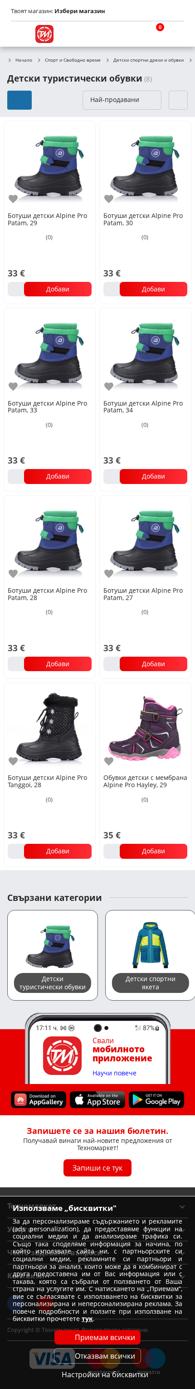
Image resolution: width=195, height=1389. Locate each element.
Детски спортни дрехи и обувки (148, 60)
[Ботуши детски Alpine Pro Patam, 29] (49, 165)
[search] (131, 34)
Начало (23, 60)
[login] (175, 34)
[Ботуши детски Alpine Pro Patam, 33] (49, 352)
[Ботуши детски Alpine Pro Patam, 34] (145, 352)
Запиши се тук (97, 1168)
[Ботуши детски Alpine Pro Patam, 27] (145, 540)
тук (87, 1318)
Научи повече (114, 1073)
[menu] (20, 34)
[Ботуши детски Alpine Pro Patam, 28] (49, 540)
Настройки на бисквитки (105, 1374)
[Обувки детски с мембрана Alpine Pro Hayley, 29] (145, 727)
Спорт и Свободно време (73, 60)
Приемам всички (105, 1337)
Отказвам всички (105, 1356)
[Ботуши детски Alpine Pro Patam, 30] (145, 165)
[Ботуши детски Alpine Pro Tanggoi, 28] (49, 727)
